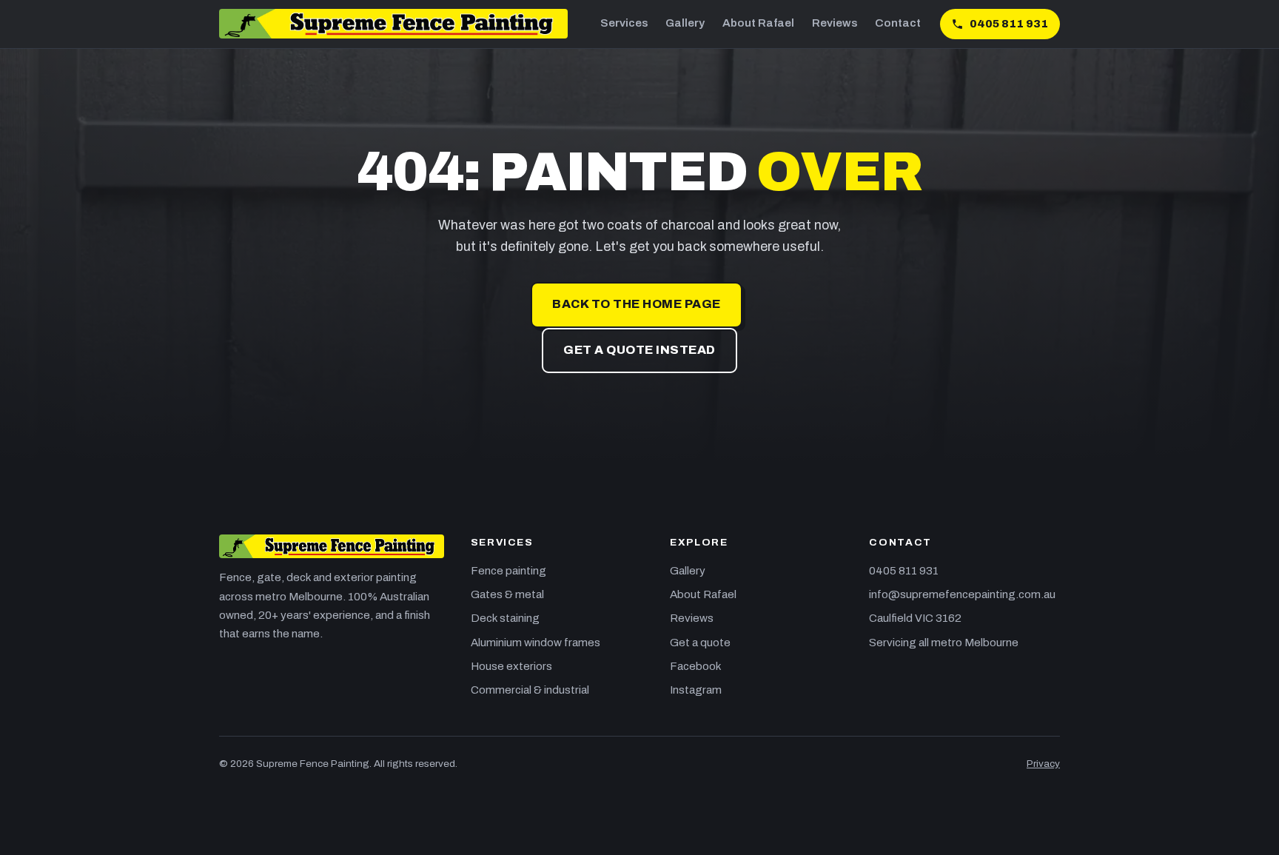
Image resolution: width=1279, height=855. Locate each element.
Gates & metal (507, 594)
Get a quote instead (639, 349)
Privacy (1043, 763)
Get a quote (700, 642)
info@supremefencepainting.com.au (962, 594)
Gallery (685, 23)
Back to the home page (636, 304)
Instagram (696, 690)
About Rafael (758, 23)
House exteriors (511, 666)
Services (624, 23)
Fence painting (508, 571)
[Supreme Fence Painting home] (393, 23)
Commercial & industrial (530, 690)
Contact (898, 23)
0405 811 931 (904, 571)
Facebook (696, 666)
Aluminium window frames (535, 642)
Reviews (834, 23)
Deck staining (505, 618)
